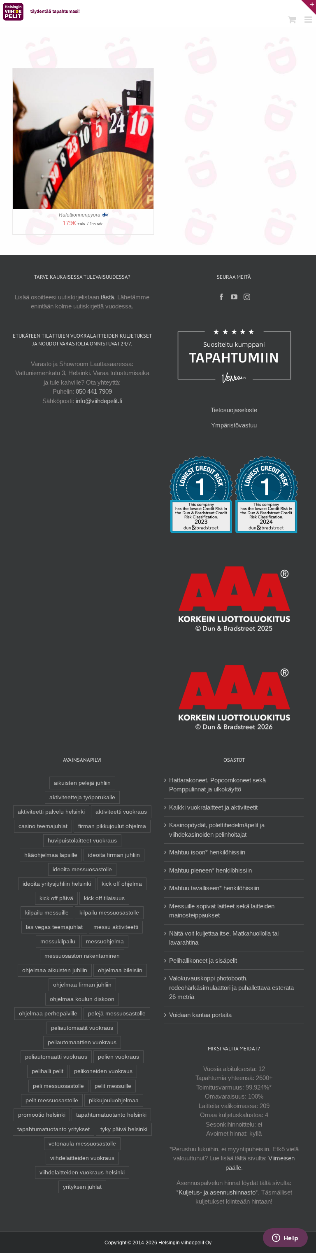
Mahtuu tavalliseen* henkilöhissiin (214, 887)
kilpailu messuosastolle (109, 913)
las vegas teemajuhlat (54, 927)
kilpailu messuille (47, 913)
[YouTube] (234, 297)
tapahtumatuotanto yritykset (53, 1129)
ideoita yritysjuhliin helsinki (57, 884)
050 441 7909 (94, 391)
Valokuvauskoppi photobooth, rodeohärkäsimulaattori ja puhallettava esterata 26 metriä (231, 987)
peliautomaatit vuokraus (82, 1028)
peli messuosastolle (58, 1086)
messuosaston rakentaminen (82, 956)
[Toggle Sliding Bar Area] (308, 7)
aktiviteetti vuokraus (121, 812)
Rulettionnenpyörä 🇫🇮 (83, 215)
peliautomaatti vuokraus (56, 1057)
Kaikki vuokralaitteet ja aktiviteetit (213, 807)
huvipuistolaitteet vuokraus (82, 841)
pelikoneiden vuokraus (103, 1071)
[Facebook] (221, 297)
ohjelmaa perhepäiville (48, 1013)
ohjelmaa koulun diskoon (82, 999)
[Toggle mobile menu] (308, 19)
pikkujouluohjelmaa (114, 1100)
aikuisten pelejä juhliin (82, 783)
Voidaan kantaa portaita (200, 1014)
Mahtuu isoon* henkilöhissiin (207, 852)
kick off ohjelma (122, 884)
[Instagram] (247, 297)
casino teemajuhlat (43, 826)
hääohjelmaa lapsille (50, 855)
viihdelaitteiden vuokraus (82, 1158)
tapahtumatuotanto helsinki (111, 1115)
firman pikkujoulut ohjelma (112, 826)
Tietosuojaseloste (234, 409)
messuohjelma (105, 941)
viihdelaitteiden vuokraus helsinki (82, 1172)
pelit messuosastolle (52, 1100)
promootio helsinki (41, 1115)
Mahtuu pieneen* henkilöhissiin (210, 870)
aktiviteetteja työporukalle (82, 797)
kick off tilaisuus (104, 898)
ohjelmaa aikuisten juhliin (54, 970)
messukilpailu (57, 941)
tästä (107, 297)
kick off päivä (56, 898)
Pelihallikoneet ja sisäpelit (203, 960)
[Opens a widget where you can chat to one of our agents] (285, 1238)
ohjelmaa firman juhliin (82, 985)
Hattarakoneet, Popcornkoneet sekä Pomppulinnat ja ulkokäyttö (217, 785)
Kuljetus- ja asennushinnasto (217, 1192)
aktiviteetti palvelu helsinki (51, 812)
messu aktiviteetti (115, 927)
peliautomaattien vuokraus (82, 1042)
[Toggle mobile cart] (292, 19)
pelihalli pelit (47, 1071)
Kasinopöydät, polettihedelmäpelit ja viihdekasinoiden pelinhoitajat (217, 829)
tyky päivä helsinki (123, 1129)
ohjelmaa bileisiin (120, 970)
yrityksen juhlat (82, 1187)
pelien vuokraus (118, 1057)
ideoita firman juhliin (114, 855)
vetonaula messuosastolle (82, 1144)
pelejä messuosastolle (117, 1013)
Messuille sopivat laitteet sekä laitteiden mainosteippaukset (221, 911)
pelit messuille (113, 1086)
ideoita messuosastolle (82, 869)
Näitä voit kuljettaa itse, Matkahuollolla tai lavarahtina (224, 938)
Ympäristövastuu (234, 425)
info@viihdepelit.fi (99, 400)
